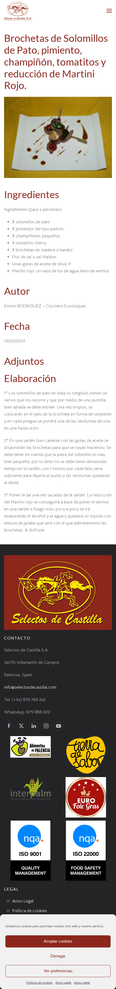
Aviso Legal (63, 982)
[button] (109, 11)
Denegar (58, 956)
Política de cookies (39, 982)
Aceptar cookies (58, 941)
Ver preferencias (58, 971)
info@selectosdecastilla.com (30, 687)
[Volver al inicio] (18, 11)
